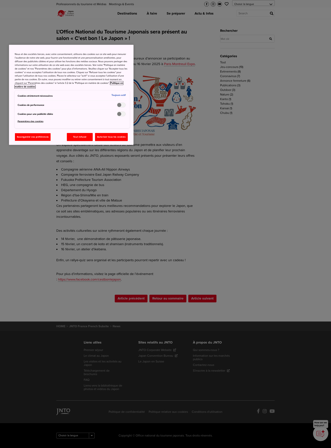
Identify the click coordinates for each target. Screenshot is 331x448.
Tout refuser (80, 137)
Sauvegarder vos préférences (33, 137)
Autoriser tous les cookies (111, 137)
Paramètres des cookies (30, 121)
